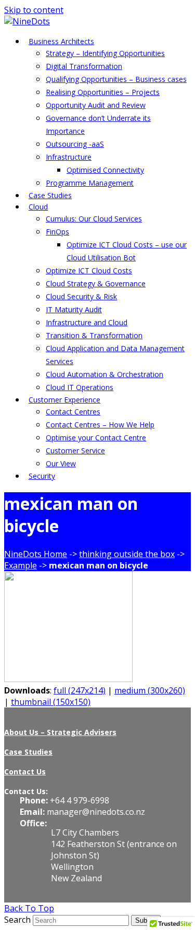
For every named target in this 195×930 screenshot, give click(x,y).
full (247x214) (80, 690)
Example (20, 565)
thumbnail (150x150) (50, 701)
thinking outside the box (127, 554)
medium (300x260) (149, 690)
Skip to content (33, 10)
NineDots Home (35, 554)
